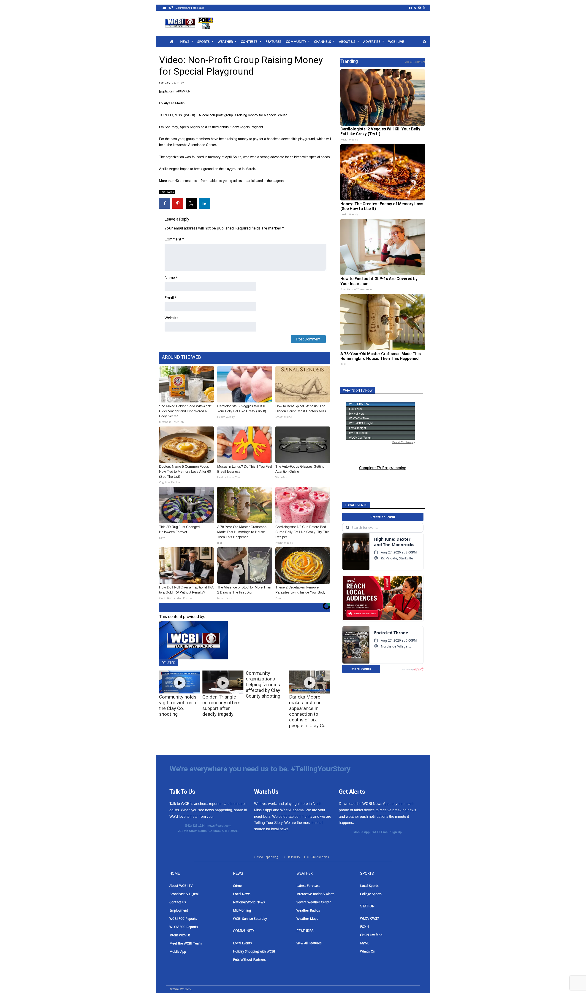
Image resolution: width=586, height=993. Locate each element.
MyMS (364, 943)
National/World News (249, 902)
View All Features (309, 943)
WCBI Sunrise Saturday (250, 918)
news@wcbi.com (219, 825)
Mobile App (361, 832)
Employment (178, 910)
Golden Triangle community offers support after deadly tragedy (221, 705)
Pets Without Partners (249, 959)
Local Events (242, 943)
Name (171, 277)
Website (172, 317)
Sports (203, 41)
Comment (174, 239)
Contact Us (177, 902)
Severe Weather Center (313, 902)
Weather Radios (308, 910)
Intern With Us (179, 935)
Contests (249, 41)
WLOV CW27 (369, 918)
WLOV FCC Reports (183, 927)
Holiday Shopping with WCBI (254, 951)
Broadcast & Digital (183, 894)
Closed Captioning (266, 857)
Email (171, 297)
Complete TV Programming (382, 467)
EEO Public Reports (316, 857)
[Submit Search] (424, 41)
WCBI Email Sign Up (387, 832)
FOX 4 (364, 926)
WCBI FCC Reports (183, 918)
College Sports (371, 894)
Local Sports (369, 885)
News (184, 41)
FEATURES (273, 41)
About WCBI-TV (181, 885)
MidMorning (242, 910)
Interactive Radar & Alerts (315, 894)
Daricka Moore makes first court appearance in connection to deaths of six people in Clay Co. (308, 711)
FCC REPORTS (291, 857)
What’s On (367, 951)
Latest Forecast (308, 885)
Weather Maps (307, 918)
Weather (225, 41)
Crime (237, 885)
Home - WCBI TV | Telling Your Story (190, 23)
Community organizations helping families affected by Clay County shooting (263, 684)
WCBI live (396, 41)
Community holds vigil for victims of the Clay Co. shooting (178, 705)
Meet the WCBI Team (185, 943)
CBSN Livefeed (371, 935)
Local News (167, 192)
